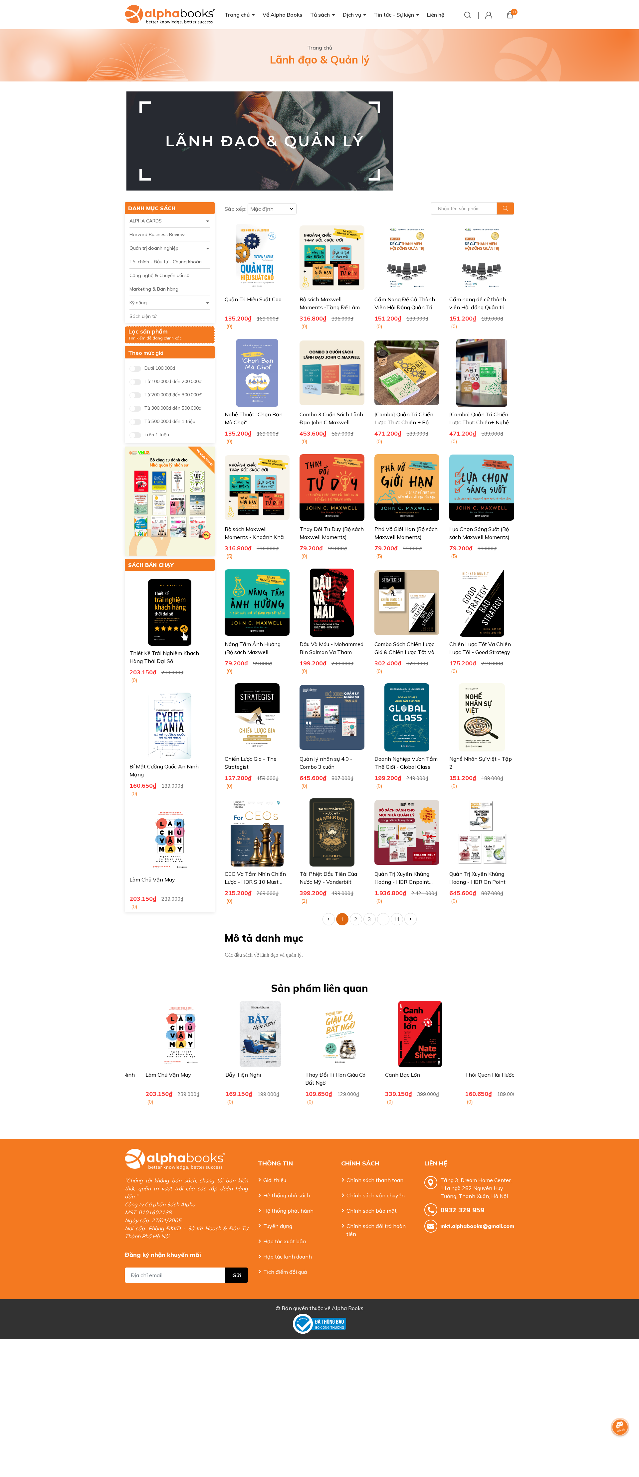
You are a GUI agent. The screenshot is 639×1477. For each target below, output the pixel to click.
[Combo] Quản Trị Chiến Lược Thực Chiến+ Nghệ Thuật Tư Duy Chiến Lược (480, 422)
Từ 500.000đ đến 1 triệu (169, 421)
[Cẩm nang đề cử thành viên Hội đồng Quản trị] (481, 258)
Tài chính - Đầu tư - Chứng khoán (165, 262)
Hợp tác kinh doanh (287, 1256)
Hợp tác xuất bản (284, 1241)
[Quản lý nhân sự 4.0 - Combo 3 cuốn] (332, 717)
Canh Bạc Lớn (381, 1074)
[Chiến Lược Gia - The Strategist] (257, 717)
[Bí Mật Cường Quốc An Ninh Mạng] (169, 726)
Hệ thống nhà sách (286, 1195)
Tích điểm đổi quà (285, 1272)
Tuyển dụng (277, 1226)
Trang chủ (237, 14)
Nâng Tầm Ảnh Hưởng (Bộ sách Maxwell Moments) (253, 652)
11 (396, 919)
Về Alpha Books (282, 14)
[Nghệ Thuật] (257, 373)
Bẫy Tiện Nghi (222, 1074)
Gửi (236, 1275)
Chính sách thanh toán (374, 1180)
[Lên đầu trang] (621, 1445)
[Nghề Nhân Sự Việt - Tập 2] (481, 717)
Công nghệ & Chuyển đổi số (159, 275)
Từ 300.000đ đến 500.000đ (172, 408)
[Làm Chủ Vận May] (169, 839)
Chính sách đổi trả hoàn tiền (376, 1230)
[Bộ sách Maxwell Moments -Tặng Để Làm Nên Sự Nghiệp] (332, 258)
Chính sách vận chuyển (375, 1195)
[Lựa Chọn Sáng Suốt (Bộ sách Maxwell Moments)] (481, 488)
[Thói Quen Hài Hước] (479, 1034)
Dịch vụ (352, 14)
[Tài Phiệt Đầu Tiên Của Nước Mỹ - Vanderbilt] (332, 832)
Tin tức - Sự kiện (394, 14)
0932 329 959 (462, 1210)
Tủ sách (320, 14)
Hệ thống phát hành (288, 1210)
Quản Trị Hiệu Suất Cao (253, 299)
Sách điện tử (142, 316)
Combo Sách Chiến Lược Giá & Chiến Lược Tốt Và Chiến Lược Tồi (404, 652)
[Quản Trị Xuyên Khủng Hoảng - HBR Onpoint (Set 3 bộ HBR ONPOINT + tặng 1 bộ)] (406, 832)
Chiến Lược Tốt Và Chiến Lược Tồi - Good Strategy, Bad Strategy (480, 652)
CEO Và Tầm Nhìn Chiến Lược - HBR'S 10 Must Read (255, 882)
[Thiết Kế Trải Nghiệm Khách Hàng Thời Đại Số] (169, 612)
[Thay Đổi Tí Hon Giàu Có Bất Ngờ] (319, 1034)
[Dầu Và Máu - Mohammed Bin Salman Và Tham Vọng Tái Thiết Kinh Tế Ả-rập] (332, 603)
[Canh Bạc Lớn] (399, 1034)
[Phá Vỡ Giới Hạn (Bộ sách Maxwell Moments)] (406, 488)
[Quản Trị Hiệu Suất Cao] (257, 258)
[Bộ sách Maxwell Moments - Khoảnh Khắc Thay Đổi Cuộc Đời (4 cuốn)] (257, 488)
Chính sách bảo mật (371, 1210)
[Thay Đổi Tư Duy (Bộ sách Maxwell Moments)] (332, 488)
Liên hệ (435, 14)
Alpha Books (347, 1308)
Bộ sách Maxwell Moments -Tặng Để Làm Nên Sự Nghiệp (330, 307)
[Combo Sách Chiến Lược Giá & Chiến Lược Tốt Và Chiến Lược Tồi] (406, 603)
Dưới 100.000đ (159, 368)
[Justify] (505, 208)
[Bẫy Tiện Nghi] (240, 1034)
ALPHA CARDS (145, 221)
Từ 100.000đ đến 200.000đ (172, 381)
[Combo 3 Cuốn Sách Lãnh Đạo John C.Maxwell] (332, 373)
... (383, 919)
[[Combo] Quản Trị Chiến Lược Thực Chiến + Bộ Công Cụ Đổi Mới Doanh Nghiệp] (406, 373)
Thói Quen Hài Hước (469, 1074)
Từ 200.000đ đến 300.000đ (172, 394)
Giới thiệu (274, 1180)
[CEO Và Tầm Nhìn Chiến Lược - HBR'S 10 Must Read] (257, 832)
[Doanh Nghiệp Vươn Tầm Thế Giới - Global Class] (406, 717)
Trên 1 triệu (156, 434)
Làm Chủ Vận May (152, 879)
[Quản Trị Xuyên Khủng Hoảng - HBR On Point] (481, 832)
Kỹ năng (138, 303)
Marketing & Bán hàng (153, 289)
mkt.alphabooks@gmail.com (477, 1226)
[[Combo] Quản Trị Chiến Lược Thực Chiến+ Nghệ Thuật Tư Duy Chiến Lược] (481, 373)
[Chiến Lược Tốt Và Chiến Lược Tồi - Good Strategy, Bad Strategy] (481, 603)
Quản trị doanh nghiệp (153, 248)
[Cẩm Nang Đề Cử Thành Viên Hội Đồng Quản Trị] (406, 258)
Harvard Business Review (157, 234)
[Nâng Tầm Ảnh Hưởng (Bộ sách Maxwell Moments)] (257, 603)
